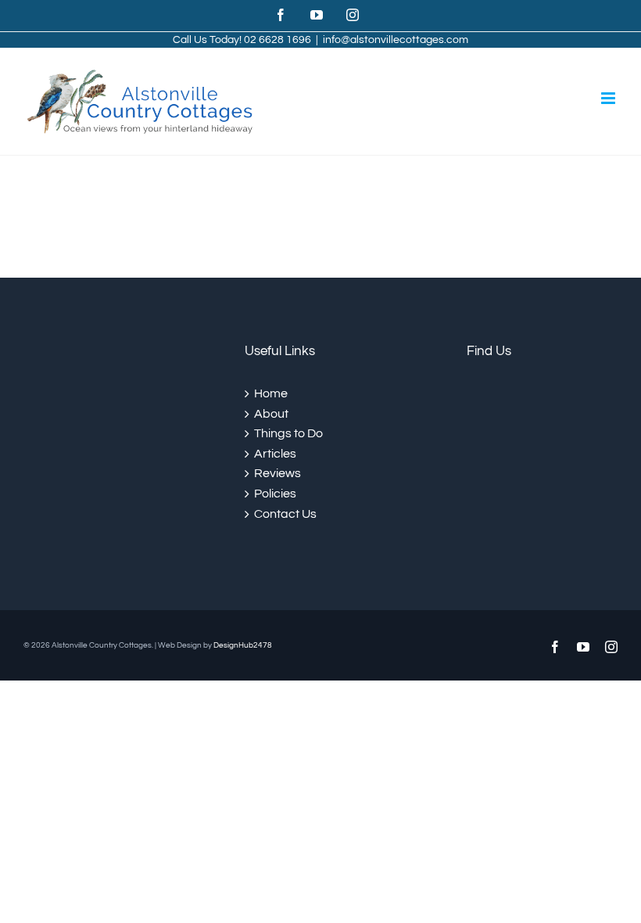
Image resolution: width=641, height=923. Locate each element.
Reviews (277, 473)
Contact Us (285, 514)
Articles (275, 453)
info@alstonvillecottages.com (395, 39)
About (271, 414)
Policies (275, 493)
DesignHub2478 (242, 645)
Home (271, 393)
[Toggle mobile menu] (609, 98)
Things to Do (288, 433)
